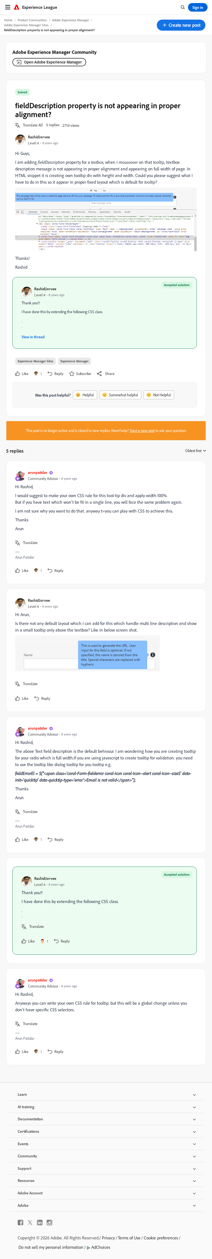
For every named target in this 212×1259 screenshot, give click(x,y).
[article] (104, 522)
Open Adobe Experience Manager (53, 62)
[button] (181, 25)
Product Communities (32, 20)
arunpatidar (37, 472)
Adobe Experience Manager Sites (26, 25)
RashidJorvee (39, 136)
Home (8, 20)
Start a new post (142, 430)
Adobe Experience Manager (70, 20)
